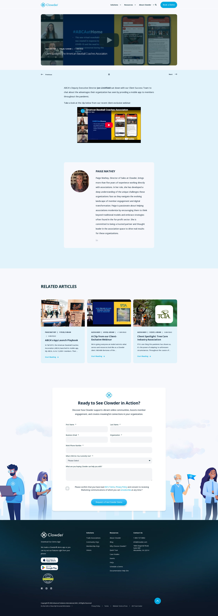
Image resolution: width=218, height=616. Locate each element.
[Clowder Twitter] (46, 588)
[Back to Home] (49, 5)
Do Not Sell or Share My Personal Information (55, 606)
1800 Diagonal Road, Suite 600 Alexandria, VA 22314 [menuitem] (141, 548)
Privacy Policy (121, 487)
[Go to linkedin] (97, 240)
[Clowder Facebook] (42, 588)
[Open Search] (156, 5)
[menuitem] (120, 5)
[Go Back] (109, 74)
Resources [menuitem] (128, 5)
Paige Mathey (50, 49)
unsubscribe (126, 490)
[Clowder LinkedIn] (50, 588)
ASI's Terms (110, 487)
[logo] (52, 535)
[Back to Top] (157, 601)
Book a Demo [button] (169, 5)
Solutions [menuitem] (114, 5)
